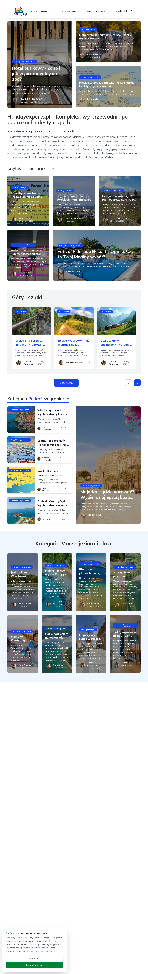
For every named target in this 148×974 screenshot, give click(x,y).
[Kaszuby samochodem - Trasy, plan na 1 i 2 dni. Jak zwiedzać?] (28, 201)
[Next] (137, 382)
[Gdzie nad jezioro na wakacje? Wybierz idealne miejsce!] (57, 644)
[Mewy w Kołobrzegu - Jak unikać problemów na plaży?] (22, 644)
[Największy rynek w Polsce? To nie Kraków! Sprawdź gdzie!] (91, 644)
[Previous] (128, 382)
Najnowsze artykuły (38, 11)
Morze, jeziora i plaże (90, 11)
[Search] (125, 11)
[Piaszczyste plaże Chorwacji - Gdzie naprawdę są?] (91, 582)
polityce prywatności (45, 951)
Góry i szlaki (54, 11)
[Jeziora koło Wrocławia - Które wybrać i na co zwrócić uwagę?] (22, 582)
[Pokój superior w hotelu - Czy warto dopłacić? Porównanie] (125, 644)
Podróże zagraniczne (70, 11)
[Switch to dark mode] (132, 11)
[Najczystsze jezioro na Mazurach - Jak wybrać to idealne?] (125, 582)
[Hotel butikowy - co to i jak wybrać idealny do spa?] (39, 64)
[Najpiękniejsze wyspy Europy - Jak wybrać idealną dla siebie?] (57, 582)
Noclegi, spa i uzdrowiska (111, 11)
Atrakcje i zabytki (88, 29)
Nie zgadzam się (35, 958)
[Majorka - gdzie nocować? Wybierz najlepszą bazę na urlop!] (108, 465)
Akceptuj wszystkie (35, 965)
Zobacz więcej (66, 382)
